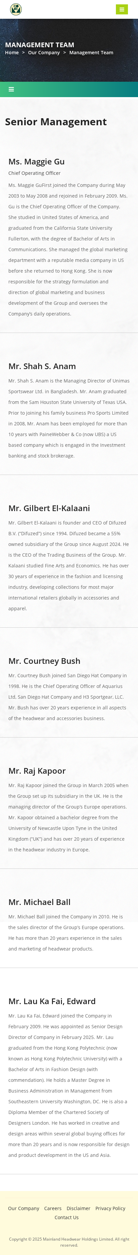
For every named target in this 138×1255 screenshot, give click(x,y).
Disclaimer (78, 1208)
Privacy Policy (110, 1208)
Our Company (44, 52)
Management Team (91, 52)
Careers (53, 1208)
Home (12, 52)
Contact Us (67, 1217)
